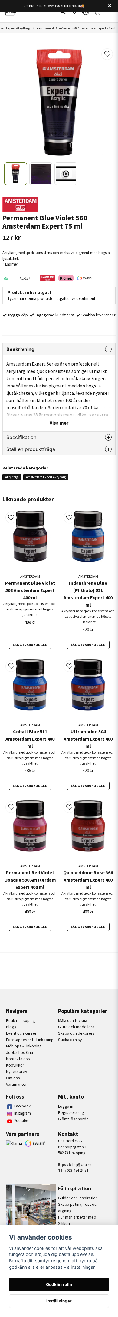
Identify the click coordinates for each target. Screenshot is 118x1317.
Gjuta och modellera (76, 1027)
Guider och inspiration (78, 1198)
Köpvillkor (15, 1065)
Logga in (65, 1106)
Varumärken (17, 1084)
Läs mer (11, 264)
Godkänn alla (59, 1284)
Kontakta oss (18, 1058)
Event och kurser (21, 1033)
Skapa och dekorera (76, 1033)
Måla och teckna (72, 1020)
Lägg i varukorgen (30, 644)
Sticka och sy (70, 1039)
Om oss (13, 1078)
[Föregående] (103, 155)
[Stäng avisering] (109, 6)
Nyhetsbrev (16, 1071)
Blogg (11, 1027)
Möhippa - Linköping (24, 1046)
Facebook (22, 1106)
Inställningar (59, 1300)
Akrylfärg (11, 477)
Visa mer (59, 423)
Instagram (22, 1113)
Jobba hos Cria (19, 1052)
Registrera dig (71, 1112)
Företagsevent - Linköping (30, 1039)
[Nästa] (112, 155)
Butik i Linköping (20, 1020)
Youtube (21, 1120)
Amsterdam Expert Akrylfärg (46, 477)
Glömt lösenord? (73, 1119)
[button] (107, 54)
